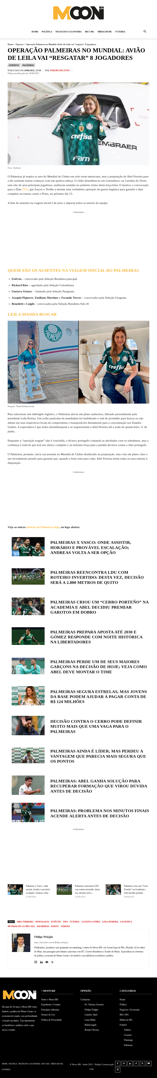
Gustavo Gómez (91, 922)
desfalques (42, 922)
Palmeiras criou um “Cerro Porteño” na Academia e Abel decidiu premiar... (136, 889)
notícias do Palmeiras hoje (42, 527)
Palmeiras (28, 65)
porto (55, 926)
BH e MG (89, 31)
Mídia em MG (105, 31)
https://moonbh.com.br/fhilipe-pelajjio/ (51, 942)
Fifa (65, 922)
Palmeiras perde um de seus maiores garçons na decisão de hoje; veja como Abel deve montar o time (98, 666)
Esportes (20, 44)
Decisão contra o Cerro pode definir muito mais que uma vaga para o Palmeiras (96, 726)
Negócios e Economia (69, 31)
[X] (84, 910)
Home (35, 31)
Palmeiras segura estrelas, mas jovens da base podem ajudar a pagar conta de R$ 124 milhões (98, 696)
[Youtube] (148, 1063)
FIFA (25, 189)
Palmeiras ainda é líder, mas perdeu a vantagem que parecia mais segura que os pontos (98, 756)
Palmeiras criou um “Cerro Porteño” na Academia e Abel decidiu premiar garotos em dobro (99, 607)
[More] (110, 910)
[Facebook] (75, 910)
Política (47, 31)
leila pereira (110, 922)
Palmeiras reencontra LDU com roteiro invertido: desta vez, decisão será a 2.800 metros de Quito (97, 577)
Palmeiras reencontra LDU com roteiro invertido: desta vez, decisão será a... (87, 889)
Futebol (120, 31)
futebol (75, 922)
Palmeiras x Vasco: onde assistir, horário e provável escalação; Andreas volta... (38, 889)
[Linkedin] (41, 961)
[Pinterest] (92, 910)
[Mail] (46, 961)
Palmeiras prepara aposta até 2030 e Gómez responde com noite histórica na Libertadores (96, 637)
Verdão (65, 926)
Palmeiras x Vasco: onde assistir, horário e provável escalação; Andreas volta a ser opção (90, 547)
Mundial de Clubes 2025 (21, 926)
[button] (144, 31)
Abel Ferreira (25, 922)
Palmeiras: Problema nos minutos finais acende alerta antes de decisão (99, 813)
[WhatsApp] (101, 910)
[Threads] (117, 1069)
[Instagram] (35, 961)
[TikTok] (136, 1063)
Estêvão (56, 922)
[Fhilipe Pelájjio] (21, 949)
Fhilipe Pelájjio (60, 70)
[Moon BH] (78, 12)
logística (126, 922)
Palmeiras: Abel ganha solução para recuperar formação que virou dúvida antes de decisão (98, 786)
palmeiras (43, 926)
